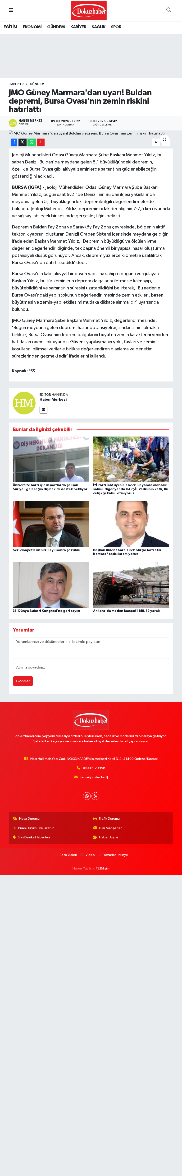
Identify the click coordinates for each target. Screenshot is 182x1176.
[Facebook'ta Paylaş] (14, 142)
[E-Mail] (43, 410)
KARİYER (78, 27)
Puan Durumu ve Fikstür (36, 828)
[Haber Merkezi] (24, 403)
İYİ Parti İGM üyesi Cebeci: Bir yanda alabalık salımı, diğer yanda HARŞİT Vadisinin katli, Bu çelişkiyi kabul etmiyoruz (130, 489)
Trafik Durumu (109, 818)
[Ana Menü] (11, 11)
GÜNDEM (56, 27)
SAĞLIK (98, 27)
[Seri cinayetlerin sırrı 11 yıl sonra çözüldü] (51, 524)
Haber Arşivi (108, 837)
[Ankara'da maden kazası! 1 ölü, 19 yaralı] (131, 585)
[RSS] (95, 796)
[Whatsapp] (87, 796)
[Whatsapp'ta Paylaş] (31, 142)
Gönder (23, 681)
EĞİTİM (10, 27)
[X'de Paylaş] (22, 142)
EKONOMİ (32, 27)
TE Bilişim (102, 868)
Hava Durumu (29, 818)
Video (90, 855)
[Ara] (168, 11)
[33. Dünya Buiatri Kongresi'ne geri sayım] (51, 585)
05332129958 (94, 768)
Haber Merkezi (53, 399)
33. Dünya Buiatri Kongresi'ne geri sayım (46, 611)
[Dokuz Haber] (89, 10)
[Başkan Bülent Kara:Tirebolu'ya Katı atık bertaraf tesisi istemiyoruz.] (131, 524)
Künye (123, 855)
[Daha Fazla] (41, 142)
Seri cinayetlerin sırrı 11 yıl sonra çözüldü (46, 550)
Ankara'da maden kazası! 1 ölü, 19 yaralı (126, 611)
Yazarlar (109, 855)
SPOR (116, 27)
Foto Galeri (68, 855)
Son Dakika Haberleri (34, 837)
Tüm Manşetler (110, 828)
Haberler (16, 84)
